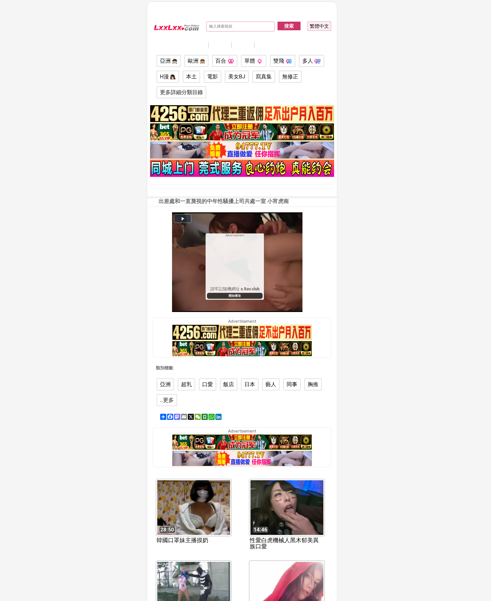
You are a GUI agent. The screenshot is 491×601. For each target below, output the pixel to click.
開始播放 (235, 295)
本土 (191, 76)
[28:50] (194, 507)
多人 (308, 61)
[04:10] (287, 588)
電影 (212, 76)
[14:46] (287, 507)
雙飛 (279, 61)
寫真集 (264, 76)
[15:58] (194, 588)
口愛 (207, 384)
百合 (221, 61)
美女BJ (236, 76)
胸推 (313, 384)
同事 (292, 384)
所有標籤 (220, 45)
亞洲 (166, 61)
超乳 (186, 384)
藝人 (270, 384)
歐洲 (194, 61)
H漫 (165, 76)
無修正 (290, 76)
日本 (249, 384)
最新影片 (243, 45)
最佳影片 (266, 45)
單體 (250, 61)
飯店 (228, 384)
